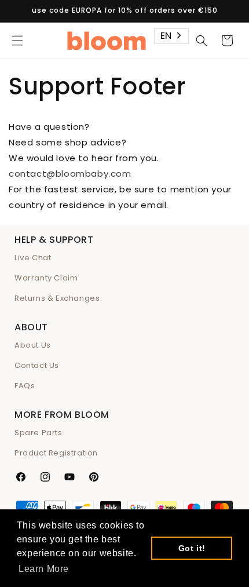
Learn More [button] (44, 569)
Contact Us (36, 365)
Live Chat (32, 257)
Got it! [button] (192, 548)
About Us (32, 345)
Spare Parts (38, 432)
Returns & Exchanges (57, 298)
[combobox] (171, 36)
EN (166, 35)
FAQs (24, 385)
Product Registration (56, 452)
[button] (17, 40)
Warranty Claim (46, 277)
